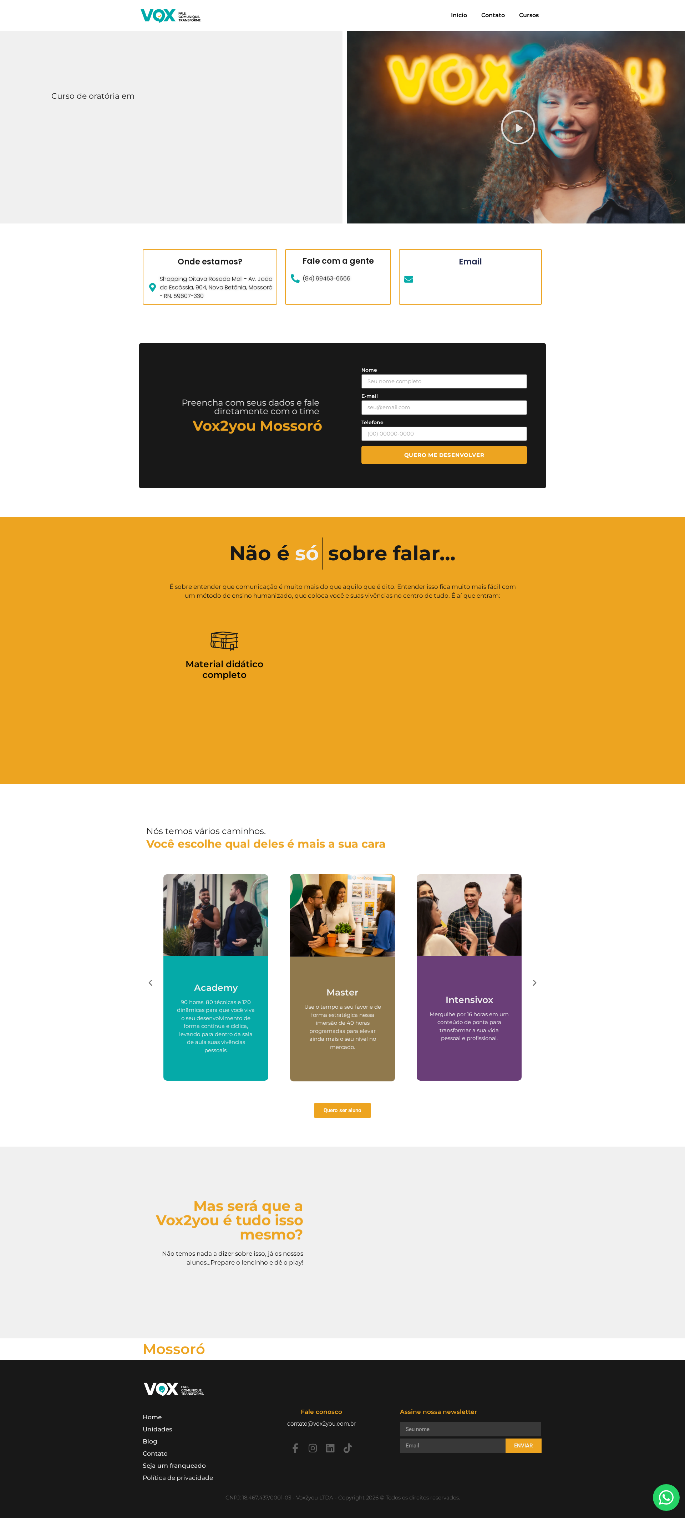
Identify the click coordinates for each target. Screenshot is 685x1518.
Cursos (529, 15)
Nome (369, 369)
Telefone (372, 422)
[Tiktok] (347, 1448)
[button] (514, 127)
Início (459, 15)
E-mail (369, 395)
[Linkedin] (330, 1448)
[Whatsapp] (666, 1497)
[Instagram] (313, 1448)
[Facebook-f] (295, 1448)
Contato (493, 15)
